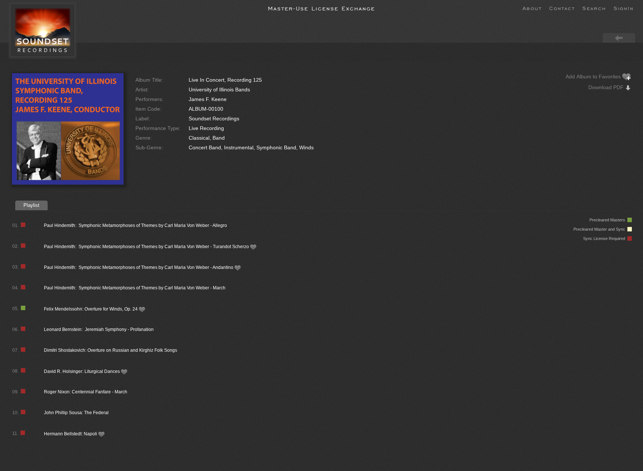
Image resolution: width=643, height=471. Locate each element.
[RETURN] (619, 37)
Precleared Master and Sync (600, 229)
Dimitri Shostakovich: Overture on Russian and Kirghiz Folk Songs (110, 350)
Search (594, 8)
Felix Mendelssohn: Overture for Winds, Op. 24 (91, 309)
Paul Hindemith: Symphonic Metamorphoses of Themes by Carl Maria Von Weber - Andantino (139, 267)
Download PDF (606, 87)
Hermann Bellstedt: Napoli (71, 433)
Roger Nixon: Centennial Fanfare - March (85, 391)
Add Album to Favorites (594, 76)
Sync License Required (605, 238)
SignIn (624, 8)
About (532, 8)
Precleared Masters (608, 220)
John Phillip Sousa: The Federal (76, 412)
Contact (562, 8)
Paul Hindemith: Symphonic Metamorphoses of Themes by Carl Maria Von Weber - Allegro (135, 225)
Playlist (31, 205)
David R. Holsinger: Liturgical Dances (82, 371)
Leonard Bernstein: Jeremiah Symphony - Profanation (99, 329)
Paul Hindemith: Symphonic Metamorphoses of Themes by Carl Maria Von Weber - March (134, 287)
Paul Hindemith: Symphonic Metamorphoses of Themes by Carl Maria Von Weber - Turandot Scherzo (147, 246)
